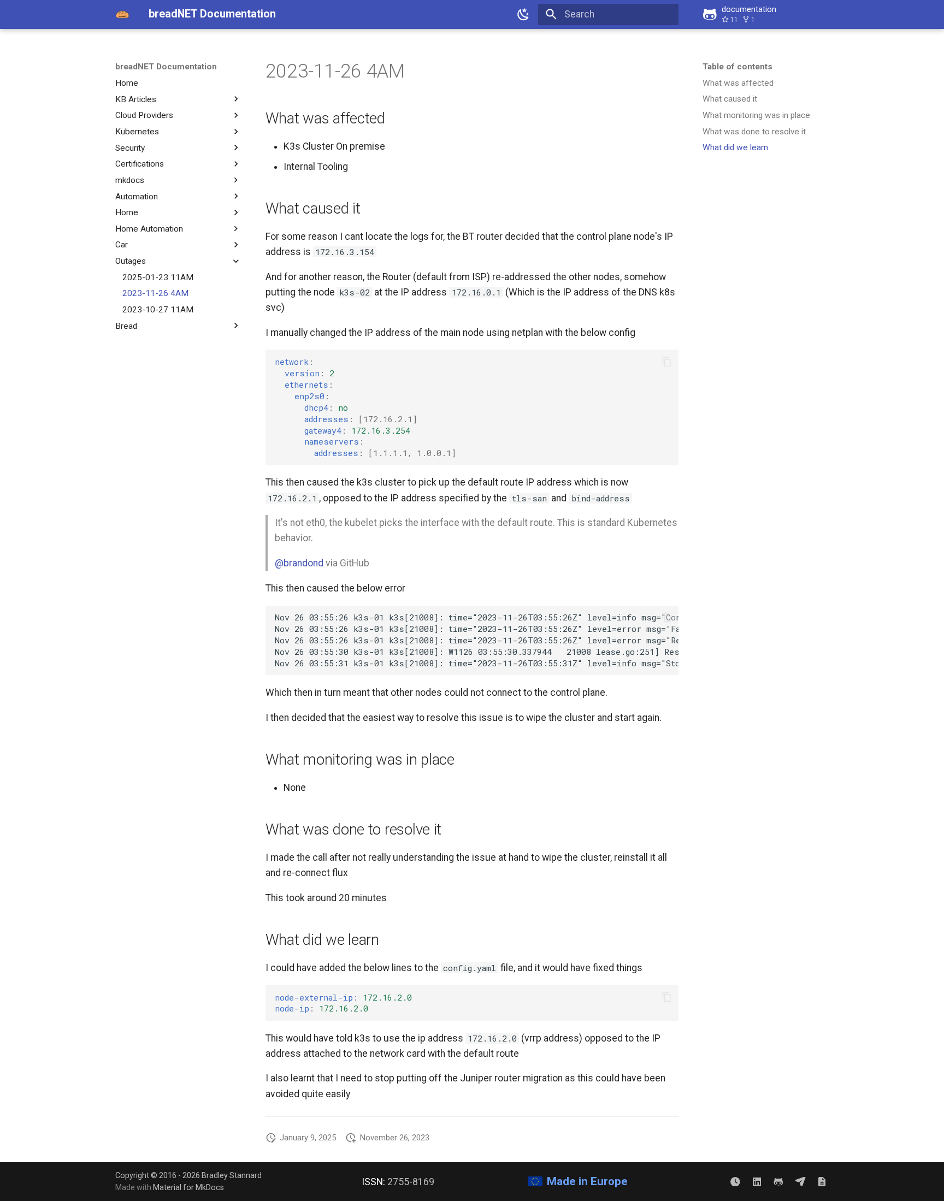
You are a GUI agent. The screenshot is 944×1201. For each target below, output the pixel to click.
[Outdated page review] (735, 1181)
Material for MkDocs (188, 1187)
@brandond (299, 563)
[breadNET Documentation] (122, 14)
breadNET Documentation (166, 67)
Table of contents (737, 67)
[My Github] (778, 1181)
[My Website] (821, 1181)
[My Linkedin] (756, 1181)
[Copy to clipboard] (666, 361)
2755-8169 (410, 1181)
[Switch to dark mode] (524, 14)
